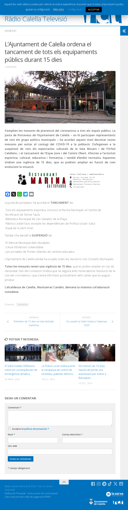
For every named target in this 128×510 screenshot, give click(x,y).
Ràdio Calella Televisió (36, 18)
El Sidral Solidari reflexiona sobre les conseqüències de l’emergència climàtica (21, 370)
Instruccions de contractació (43, 493)
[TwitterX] (115, 484)
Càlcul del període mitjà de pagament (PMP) (28, 496)
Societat (11, 31)
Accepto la (30, 428)
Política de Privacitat (15, 493)
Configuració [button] (75, 9)
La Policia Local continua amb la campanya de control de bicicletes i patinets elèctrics (58, 370)
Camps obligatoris (19, 468)
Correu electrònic (72, 434)
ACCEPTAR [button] (93, 9)
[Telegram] (104, 484)
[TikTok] (110, 484)
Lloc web (12, 445)
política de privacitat (36, 428)
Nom (11, 434)
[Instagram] (98, 484)
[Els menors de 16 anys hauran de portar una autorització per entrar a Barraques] (97, 352)
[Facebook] (93, 484)
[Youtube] (121, 484)
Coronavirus (22, 304)
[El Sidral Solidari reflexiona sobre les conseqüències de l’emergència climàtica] (23, 352)
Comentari (14, 407)
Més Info (58, 9)
